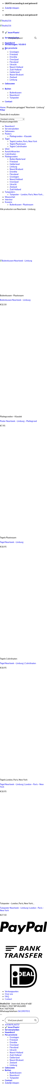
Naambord (10, 43)
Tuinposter (14, 97)
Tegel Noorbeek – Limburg (11, 542)
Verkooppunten (11, 991)
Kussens (8, 202)
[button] (2, 110)
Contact (8, 101)
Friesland (14, 54)
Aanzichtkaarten (12, 151)
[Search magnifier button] (35, 37)
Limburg (13, 79)
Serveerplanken (12, 128)
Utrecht (13, 64)
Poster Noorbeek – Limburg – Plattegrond (18, 421)
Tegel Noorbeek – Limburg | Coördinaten (18, 663)
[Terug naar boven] (1, 1014)
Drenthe (13, 57)
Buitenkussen (15, 92)
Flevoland (14, 62)
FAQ (7, 996)
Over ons (9, 994)
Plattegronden (11, 156)
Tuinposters (10, 192)
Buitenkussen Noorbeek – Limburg (15, 300)
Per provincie (11, 48)
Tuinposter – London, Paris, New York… (27, 194)
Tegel (7, 139)
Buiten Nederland (17, 159)
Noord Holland (16, 179)
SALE (7, 149)
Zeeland (13, 77)
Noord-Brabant (17, 74)
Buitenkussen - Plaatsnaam (21, 204)
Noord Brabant (16, 169)
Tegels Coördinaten (18, 146)
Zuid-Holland (15, 69)
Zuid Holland (15, 189)
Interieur (9, 199)
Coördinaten (10, 154)
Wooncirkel (10, 197)
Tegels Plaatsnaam (18, 144)
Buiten (8, 88)
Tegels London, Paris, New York (23, 141)
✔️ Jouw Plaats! (12, 32)
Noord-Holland (16, 67)
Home (2, 107)
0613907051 (24, 1011)
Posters (8, 133)
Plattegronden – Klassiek (21, 136)
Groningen (14, 52)
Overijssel (14, 59)
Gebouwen (10, 83)
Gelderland (15, 72)
